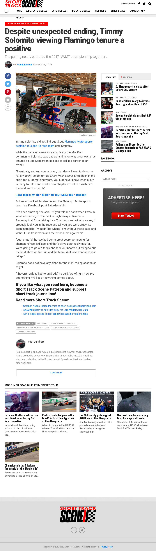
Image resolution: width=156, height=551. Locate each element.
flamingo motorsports (63, 323)
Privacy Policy (107, 547)
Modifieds (100, 10)
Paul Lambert (24, 64)
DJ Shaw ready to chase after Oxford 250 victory (132, 88)
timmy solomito (26, 332)
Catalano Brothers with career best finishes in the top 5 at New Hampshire (132, 133)
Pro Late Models (80, 10)
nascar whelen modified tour (33, 328)
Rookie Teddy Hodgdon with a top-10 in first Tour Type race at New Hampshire (58, 418)
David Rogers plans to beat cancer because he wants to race (55, 313)
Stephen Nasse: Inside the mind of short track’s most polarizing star (59, 305)
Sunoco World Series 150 (65, 328)
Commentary (137, 10)
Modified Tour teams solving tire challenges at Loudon (132, 416)
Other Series (117, 10)
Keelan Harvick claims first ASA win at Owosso (133, 117)
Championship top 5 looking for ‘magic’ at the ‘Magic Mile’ (21, 466)
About (19, 17)
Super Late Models (36, 10)
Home (19, 10)
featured (41, 323)
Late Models (59, 10)
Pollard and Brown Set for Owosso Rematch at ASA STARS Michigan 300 (133, 147)
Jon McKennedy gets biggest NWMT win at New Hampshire (95, 416)
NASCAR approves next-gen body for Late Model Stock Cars (55, 309)
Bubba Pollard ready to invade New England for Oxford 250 (132, 102)
